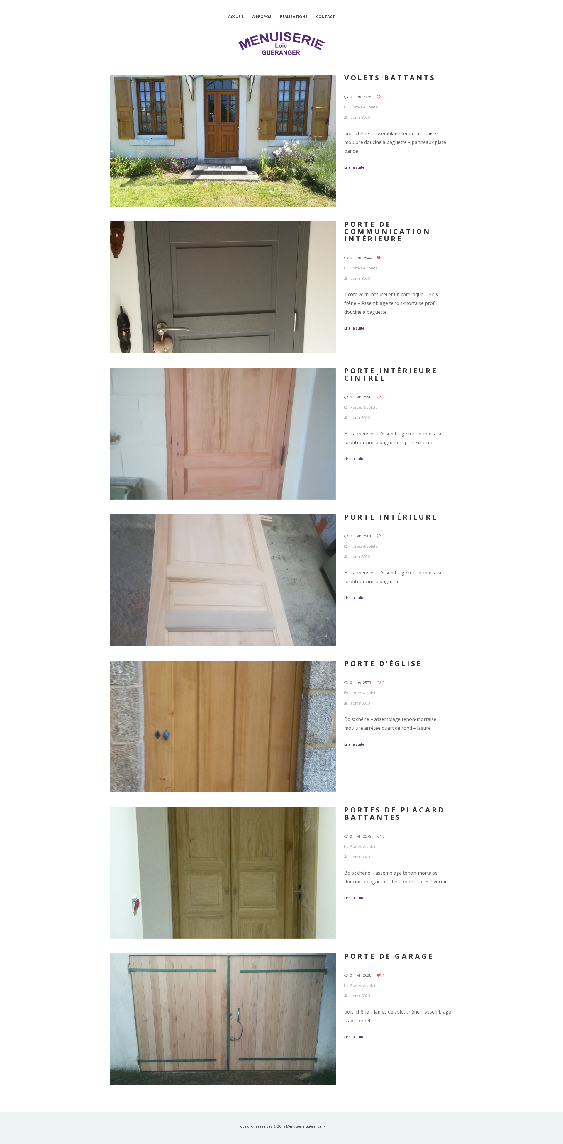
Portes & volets (363, 107)
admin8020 (360, 117)
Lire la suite (354, 167)
